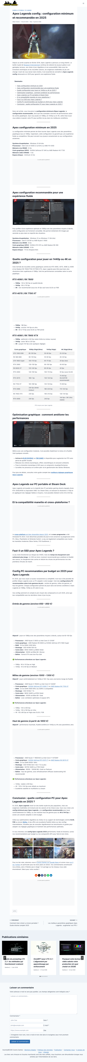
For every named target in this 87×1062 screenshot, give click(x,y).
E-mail (46, 1025)
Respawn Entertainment (32, 65)
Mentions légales (30, 1050)
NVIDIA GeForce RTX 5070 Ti (38, 760)
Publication (58, 1050)
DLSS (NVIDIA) (28, 458)
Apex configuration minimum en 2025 (30, 86)
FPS (14, 911)
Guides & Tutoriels (18, 10)
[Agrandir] (72, 201)
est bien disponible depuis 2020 (31, 534)
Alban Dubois (16, 21)
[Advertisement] (43, 173)
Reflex (25, 822)
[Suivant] (82, 958)
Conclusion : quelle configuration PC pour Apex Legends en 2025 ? (40, 104)
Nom (46, 1020)
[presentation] (14, 948)
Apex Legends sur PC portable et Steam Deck (33, 95)
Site (45, 1030)
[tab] (40, 976)
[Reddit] (36, 875)
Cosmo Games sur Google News (48, 862)
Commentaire (15, 1016)
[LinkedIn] (51, 875)
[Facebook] (42, 875)
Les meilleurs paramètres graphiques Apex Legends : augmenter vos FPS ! (62, 922)
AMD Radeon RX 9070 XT (59, 760)
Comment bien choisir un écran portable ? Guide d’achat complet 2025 (24, 922)
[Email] (45, 875)
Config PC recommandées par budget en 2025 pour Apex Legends (40, 102)
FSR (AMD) (40, 458)
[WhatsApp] (48, 875)
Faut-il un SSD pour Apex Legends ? (29, 99)
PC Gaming (28, 10)
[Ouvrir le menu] (83, 3)
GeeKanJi (7, 967)
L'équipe (46, 1052)
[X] (39, 875)
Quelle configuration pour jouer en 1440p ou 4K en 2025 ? (37, 90)
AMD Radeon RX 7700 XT (59, 686)
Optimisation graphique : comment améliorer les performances (38, 93)
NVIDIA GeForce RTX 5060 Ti (38, 686)
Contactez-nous (69, 1050)
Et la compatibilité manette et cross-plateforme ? (33, 97)
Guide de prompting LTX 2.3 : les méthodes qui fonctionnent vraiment (15, 961)
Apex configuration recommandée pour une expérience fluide (38, 88)
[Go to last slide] (4, 958)
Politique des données (45, 1050)
